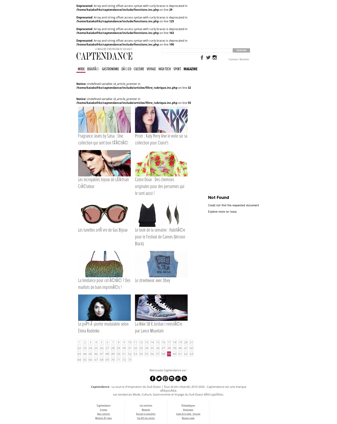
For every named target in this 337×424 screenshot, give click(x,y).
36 (157, 348)
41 (185, 348)
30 (124, 348)
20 (185, 342)
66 (90, 360)
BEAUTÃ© (93, 69)
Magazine (146, 410)
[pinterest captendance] (165, 378)
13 (146, 342)
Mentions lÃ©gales (103, 418)
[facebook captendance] (202, 57)
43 (79, 354)
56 (152, 354)
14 (152, 342)
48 (107, 354)
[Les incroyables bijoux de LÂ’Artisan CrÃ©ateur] (104, 150)
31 (129, 348)
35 (152, 348)
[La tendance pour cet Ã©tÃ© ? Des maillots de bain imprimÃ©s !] (104, 251)
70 (112, 360)
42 (191, 348)
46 (96, 354)
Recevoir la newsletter (146, 414)
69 (107, 360)
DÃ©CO (126, 69)
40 (180, 348)
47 (101, 354)
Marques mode (188, 418)
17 (169, 342)
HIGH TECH (164, 69)
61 (180, 354)
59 (169, 354)
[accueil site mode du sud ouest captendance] (104, 56)
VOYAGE (151, 69)
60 (174, 354)
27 (107, 348)
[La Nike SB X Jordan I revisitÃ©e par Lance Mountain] (161, 295)
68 (101, 360)
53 (135, 354)
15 (157, 342)
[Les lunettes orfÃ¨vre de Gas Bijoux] (104, 201)
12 (141, 342)
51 (124, 354)
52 (129, 354)
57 (157, 354)
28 (112, 348)
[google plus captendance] (178, 378)
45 (90, 354)
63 (191, 354)
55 (146, 354)
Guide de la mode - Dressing (188, 414)
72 (124, 360)
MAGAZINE (190, 69)
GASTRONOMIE (110, 69)
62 (185, 354)
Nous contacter (103, 414)
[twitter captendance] (208, 57)
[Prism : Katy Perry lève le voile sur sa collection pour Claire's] (161, 107)
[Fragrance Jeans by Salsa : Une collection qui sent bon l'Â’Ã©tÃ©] (104, 107)
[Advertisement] (234, 137)
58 (163, 354)
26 (101, 348)
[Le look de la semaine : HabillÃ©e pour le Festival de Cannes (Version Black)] (161, 201)
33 (141, 348)
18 (174, 342)
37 (163, 348)
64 (79, 360)
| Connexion (233, 59)
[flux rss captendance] (184, 378)
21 (191, 342)
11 (135, 342)
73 (129, 360)
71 (118, 360)
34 (146, 348)
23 (84, 348)
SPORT (177, 69)
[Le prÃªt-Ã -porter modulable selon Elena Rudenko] (104, 295)
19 (180, 342)
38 (169, 348)
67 (96, 360)
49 (112, 354)
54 (141, 354)
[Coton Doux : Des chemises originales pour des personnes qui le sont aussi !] (161, 150)
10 (129, 342)
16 (163, 342)
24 (90, 348)
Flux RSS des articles (146, 418)
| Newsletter (244, 59)
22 (79, 348)
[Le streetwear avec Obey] (161, 251)
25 (96, 348)
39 (174, 348)
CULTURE (139, 69)
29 (118, 348)
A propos (103, 410)
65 (84, 360)
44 (84, 354)
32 (135, 348)
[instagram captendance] (214, 57)
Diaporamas (188, 410)
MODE (81, 69)
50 (118, 354)
